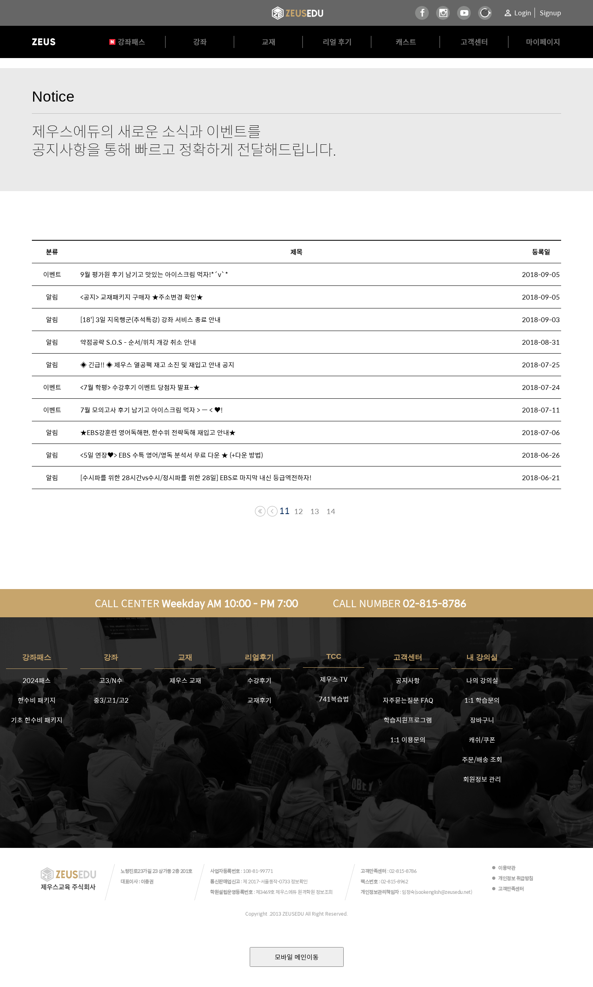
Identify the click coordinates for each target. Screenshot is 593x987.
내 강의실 (482, 657)
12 (298, 511)
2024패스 (37, 680)
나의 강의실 (482, 680)
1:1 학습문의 (482, 700)
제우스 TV (333, 679)
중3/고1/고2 (111, 700)
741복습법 (334, 699)
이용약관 (506, 867)
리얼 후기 (337, 41)
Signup (550, 13)
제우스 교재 (185, 680)
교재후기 (259, 700)
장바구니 (482, 720)
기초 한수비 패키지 (37, 720)
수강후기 (259, 680)
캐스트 (406, 41)
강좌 (200, 41)
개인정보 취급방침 (515, 878)
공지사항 (408, 680)
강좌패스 (131, 41)
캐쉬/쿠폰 (482, 740)
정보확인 (299, 881)
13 (314, 511)
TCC (333, 656)
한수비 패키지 (37, 700)
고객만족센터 (511, 888)
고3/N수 (111, 680)
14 (330, 511)
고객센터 (474, 41)
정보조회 (324, 891)
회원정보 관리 (482, 779)
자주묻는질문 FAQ (408, 700)
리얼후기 (259, 657)
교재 (269, 41)
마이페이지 (543, 41)
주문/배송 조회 (482, 759)
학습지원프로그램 (408, 720)
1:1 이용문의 (408, 740)
